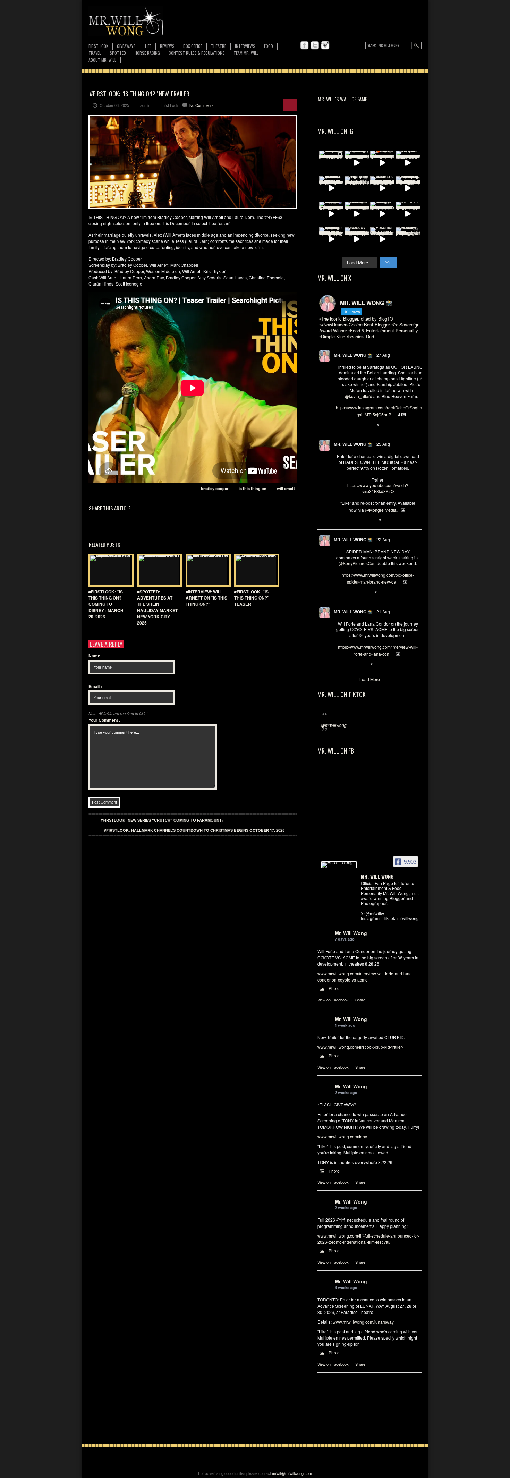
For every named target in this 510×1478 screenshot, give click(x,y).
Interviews (245, 46)
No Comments (201, 105)
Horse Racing (147, 53)
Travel (94, 53)
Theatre (218, 46)
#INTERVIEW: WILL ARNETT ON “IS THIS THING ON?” (206, 597)
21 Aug (383, 611)
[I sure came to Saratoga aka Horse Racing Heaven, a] (357, 163)
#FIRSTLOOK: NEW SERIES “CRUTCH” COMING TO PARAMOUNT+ (162, 820)
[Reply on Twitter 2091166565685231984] (339, 592)
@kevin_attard (358, 396)
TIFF (147, 46)
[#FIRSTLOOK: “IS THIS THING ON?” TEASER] (255, 570)
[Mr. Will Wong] (339, 864)
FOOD (268, 46)
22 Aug (383, 539)
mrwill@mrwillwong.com (292, 1473)
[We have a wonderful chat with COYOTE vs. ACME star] (408, 214)
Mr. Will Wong (351, 932)
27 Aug (383, 355)
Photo (334, 988)
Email (95, 686)
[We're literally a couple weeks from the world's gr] (331, 188)
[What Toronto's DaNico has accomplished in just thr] (382, 188)
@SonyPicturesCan (357, 563)
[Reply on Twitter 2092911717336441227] (339, 425)
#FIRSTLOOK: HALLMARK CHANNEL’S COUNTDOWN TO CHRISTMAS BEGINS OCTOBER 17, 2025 (194, 830)
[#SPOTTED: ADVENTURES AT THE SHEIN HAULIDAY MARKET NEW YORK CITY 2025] (158, 570)
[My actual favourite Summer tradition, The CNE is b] (331, 214)
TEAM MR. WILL (245, 53)
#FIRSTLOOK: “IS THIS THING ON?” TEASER (251, 597)
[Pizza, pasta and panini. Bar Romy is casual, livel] (382, 214)
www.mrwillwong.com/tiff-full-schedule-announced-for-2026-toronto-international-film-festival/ (368, 1239)
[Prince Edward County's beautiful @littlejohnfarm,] (408, 239)
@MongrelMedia (381, 510)
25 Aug (383, 444)
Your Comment (104, 720)
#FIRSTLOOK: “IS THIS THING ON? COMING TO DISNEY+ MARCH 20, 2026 (106, 604)
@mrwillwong (334, 725)
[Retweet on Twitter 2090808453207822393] (351, 664)
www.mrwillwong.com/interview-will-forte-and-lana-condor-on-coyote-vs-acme (365, 976)
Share (360, 999)
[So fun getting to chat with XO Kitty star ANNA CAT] (357, 214)
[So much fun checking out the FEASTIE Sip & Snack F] (408, 188)
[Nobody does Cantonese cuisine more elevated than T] (357, 239)
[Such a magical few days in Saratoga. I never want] (331, 163)
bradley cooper (214, 488)
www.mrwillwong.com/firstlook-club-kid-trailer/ (360, 1047)
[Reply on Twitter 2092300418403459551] (339, 520)
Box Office (192, 46)
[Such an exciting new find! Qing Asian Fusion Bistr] (331, 239)
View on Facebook (333, 999)
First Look (98, 46)
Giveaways (126, 46)
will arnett (286, 488)
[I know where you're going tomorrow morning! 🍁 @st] (382, 163)
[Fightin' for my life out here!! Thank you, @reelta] (357, 188)
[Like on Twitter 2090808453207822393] (362, 664)
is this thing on (252, 488)
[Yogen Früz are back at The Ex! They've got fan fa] (408, 163)
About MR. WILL (102, 60)
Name (95, 656)
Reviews (167, 46)
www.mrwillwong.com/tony (342, 1136)
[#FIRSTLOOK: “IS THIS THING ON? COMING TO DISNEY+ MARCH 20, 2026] (109, 570)
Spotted (118, 53)
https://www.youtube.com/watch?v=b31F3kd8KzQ (377, 488)
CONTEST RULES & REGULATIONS (197, 53)
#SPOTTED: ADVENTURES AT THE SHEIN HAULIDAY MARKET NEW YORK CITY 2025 (157, 607)
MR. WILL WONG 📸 (353, 355)
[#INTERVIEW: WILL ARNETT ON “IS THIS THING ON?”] (206, 570)
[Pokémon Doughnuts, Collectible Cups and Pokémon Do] (382, 239)
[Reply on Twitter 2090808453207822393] (339, 664)
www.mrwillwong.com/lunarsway (363, 1322)
